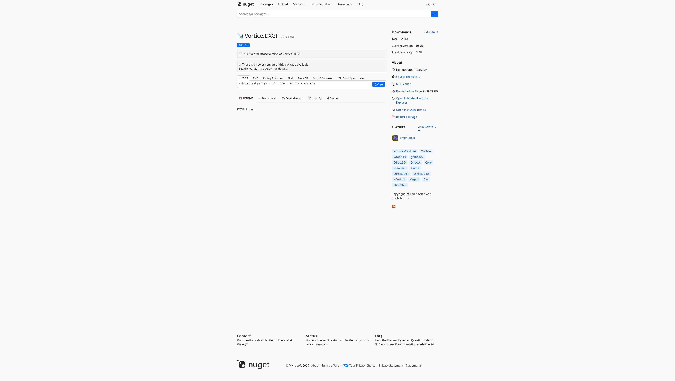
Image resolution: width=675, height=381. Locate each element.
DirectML (400, 185)
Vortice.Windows (405, 151)
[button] (378, 84)
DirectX (415, 162)
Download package (409, 91)
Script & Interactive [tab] (323, 78)
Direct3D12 (421, 174)
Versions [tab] (335, 98)
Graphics (400, 157)
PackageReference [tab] (273, 78)
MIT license (403, 84)
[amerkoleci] (395, 138)
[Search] (434, 14)
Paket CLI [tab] (303, 78)
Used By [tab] (316, 98)
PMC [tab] (255, 78)
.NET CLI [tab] (243, 78)
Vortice (426, 151)
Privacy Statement (391, 365)
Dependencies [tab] (293, 98)
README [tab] (247, 98)
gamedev (417, 157)
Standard (400, 168)
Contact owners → (427, 128)
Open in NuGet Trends (411, 110)
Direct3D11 (401, 174)
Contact (244, 335)
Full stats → (431, 31)
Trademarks (414, 365)
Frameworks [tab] (268, 98)
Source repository (408, 77)
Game (415, 168)
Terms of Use (330, 365)
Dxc (426, 179)
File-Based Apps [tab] (346, 78)
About (315, 365)
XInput (414, 179)
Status (311, 335)
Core (428, 162)
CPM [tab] (290, 78)
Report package (406, 117)
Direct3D (400, 162)
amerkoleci (407, 138)
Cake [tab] (362, 78)
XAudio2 (399, 179)
